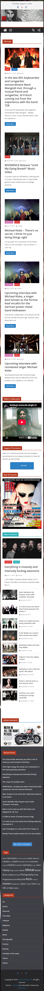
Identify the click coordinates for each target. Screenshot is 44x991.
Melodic (22, 870)
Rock (29, 879)
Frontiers (19, 865)
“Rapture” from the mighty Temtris (29, 658)
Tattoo (23, 884)
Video (11, 888)
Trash (38, 884)
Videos (14, 69)
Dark (10, 862)
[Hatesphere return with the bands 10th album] (9, 672)
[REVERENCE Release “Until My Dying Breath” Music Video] (22, 143)
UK (4, 887)
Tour (33, 883)
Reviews (16, 562)
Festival (4, 865)
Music (7, 69)
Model (37, 870)
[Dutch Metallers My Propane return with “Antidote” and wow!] (9, 596)
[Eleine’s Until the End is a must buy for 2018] (9, 683)
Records (21, 879)
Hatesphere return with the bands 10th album (29, 670)
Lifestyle (5, 920)
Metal (29, 870)
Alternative (11, 858)
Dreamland (34, 861)
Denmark (21, 862)
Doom (27, 862)
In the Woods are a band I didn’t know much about (28, 634)
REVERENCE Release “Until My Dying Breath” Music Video (21, 168)
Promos (5, 944)
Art (18, 858)
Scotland (35, 879)
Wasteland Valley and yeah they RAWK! (29, 646)
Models (5, 930)
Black (30, 858)
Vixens (16, 888)
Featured (8, 562)
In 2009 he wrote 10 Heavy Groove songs (18, 817)
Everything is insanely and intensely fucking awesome (22, 569)
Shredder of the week (10, 953)
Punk (15, 879)
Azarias (21, 73)
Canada (5, 861)
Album (4, 858)
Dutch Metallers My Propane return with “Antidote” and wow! (26, 594)
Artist (20, 858)
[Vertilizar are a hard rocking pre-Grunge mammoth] (9, 697)
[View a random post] (39, 30)
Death (15, 861)
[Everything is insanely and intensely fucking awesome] (22, 548)
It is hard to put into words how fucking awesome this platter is (29, 609)
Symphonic (16, 884)
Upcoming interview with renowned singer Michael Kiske (21, 367)
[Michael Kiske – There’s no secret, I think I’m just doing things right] (22, 210)
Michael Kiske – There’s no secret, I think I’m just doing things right (21, 233)
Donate (24, 465)
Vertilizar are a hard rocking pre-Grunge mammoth (26, 695)
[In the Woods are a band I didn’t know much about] (9, 635)
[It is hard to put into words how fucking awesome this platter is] (9, 610)
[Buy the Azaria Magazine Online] (22, 480)
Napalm (11, 875)
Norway (17, 875)
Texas (28, 884)
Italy (11, 870)
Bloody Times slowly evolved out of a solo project (21, 833)
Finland (10, 865)
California (36, 858)
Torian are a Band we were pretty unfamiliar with (29, 622)
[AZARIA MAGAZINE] (22, 11)
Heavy (6, 870)
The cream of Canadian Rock (13, 782)
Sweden (7, 883)
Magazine (6, 925)
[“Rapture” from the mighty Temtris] (9, 659)
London (16, 870)
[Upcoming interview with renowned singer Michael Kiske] (22, 344)
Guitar (34, 865)
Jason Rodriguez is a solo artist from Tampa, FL (20, 829)
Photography (26, 874)
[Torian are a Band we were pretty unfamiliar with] (9, 623)
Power (36, 875)
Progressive (7, 879)
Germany (27, 865)
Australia (25, 858)
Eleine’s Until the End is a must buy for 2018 (28, 682)
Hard (38, 865)
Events (5, 906)
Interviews (9, 222)
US (7, 888)
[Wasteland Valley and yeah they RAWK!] (9, 648)
